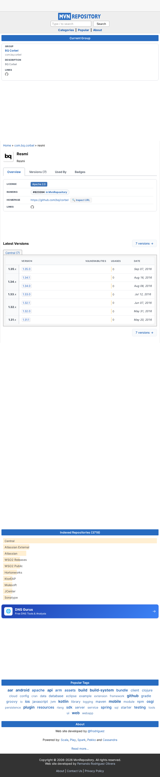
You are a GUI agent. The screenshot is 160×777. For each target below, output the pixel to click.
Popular (83, 30)
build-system (102, 690)
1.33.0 (26, 294)
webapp (87, 713)
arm (59, 690)
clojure (147, 690)
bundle (122, 690)
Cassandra (110, 740)
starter (126, 707)
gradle (146, 696)
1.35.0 (26, 269)
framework (117, 696)
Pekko (91, 740)
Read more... (80, 748)
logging (88, 701)
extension (101, 696)
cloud (13, 696)
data (43, 696)
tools (152, 707)
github (133, 696)
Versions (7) (38, 172)
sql (116, 707)
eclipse (72, 696)
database (56, 696)
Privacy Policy (94, 771)
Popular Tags (80, 682)
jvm (54, 702)
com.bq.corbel (24, 145)
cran (34, 696)
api (50, 690)
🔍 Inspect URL (81, 200)
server (80, 707)
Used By (60, 172)
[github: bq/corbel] (32, 207)
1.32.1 (26, 302)
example (85, 696)
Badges (80, 172)
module (129, 702)
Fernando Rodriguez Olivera (96, 763)
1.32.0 (26, 311)
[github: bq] (6, 74)
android (23, 690)
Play (73, 740)
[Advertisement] (80, 5)
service (93, 707)
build (83, 690)
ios (28, 701)
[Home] (80, 19)
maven (101, 701)
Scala (64, 740)
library (76, 702)
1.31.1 (26, 319)
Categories (66, 30)
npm (141, 701)
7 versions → (144, 243)
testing (140, 707)
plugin (29, 707)
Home (7, 145)
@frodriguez (96, 731)
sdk (69, 707)
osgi (150, 701)
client (135, 690)
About (97, 30)
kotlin (63, 701)
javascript (40, 701)
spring (107, 707)
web (76, 713)
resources (46, 707)
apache (39, 690)
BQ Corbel (11, 50)
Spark (82, 740)
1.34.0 (26, 286)
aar (11, 690)
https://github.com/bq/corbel (50, 200)
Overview (14, 172)
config (25, 696)
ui (68, 713)
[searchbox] (71, 24)
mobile (115, 701)
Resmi (22, 153)
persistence (13, 707)
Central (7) (12, 253)
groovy (12, 701)
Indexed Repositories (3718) (80, 532)
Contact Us (74, 771)
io (21, 701)
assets (71, 690)
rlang (61, 707)
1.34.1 (26, 277)
